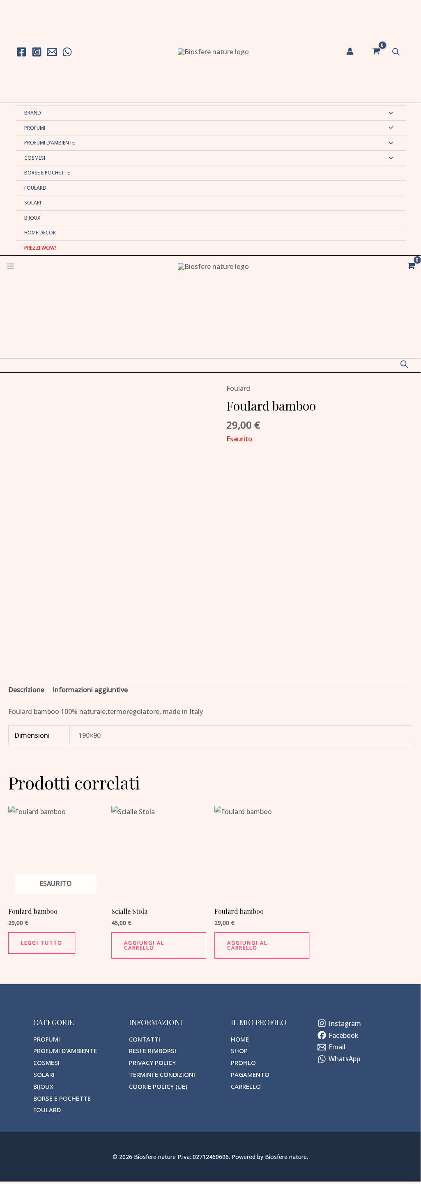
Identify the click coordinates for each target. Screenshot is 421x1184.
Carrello (246, 1086)
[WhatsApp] (67, 52)
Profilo (243, 1062)
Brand (32, 112)
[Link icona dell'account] (350, 51)
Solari (32, 202)
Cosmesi (34, 157)
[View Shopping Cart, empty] (376, 51)
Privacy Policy (152, 1062)
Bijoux (32, 217)
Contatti (144, 1039)
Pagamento (250, 1074)
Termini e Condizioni (162, 1074)
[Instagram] (37, 52)
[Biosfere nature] (213, 51)
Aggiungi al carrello (144, 945)
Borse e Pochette (47, 172)
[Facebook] (21, 52)
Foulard (35, 187)
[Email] (52, 52)
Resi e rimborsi (152, 1050)
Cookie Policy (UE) (158, 1086)
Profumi (34, 127)
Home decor (40, 232)
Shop (239, 1050)
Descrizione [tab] (26, 689)
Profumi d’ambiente (49, 142)
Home (240, 1039)
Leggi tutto (41, 942)
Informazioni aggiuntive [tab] (90, 689)
